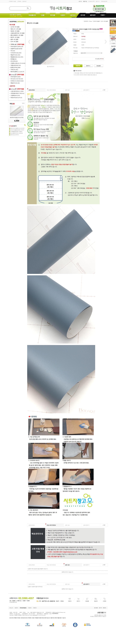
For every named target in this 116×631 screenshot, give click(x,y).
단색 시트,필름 (104, 21)
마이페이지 (90, 1)
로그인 (80, 1)
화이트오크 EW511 (15, 134)
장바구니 (98, 1)
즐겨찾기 (25, 1)
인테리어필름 (96, 21)
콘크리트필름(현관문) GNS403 (17, 129)
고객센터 (19, 1)
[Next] (23, 103)
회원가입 (85, 1)
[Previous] (22, 103)
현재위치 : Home (88, 21)
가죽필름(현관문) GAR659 (16, 131)
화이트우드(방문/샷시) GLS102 (17, 128)
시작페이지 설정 (12, 1)
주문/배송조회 (104, 1)
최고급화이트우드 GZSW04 (17, 133)
